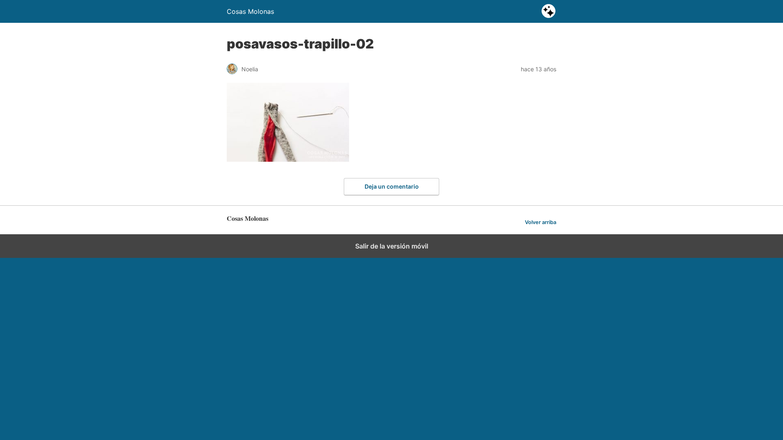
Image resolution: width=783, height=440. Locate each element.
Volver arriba (540, 222)
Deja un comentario (392, 186)
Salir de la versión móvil (391, 246)
